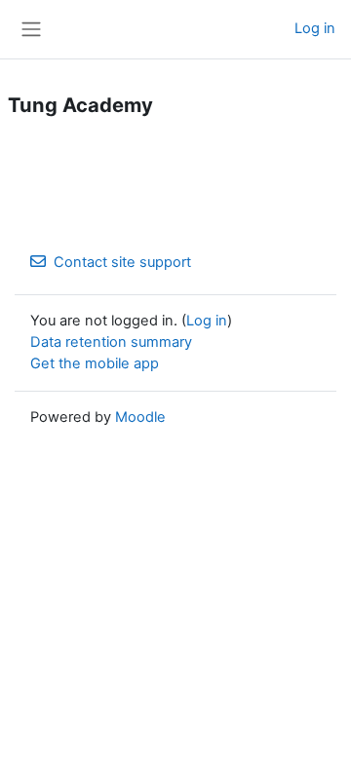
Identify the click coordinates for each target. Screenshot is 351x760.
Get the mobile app (94, 363)
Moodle (140, 417)
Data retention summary (111, 342)
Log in (314, 28)
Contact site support (122, 262)
